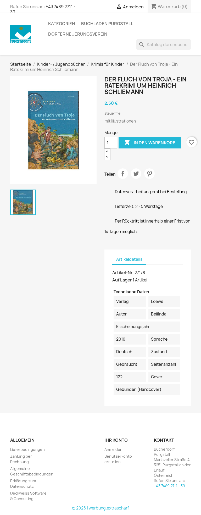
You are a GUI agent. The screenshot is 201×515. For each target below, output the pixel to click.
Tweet (136, 173)
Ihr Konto (116, 440)
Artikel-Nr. (123, 272)
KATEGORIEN (61, 23)
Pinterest (149, 173)
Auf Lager (122, 280)
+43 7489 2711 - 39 (169, 485)
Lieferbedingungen (27, 449)
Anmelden (113, 449)
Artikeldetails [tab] (129, 259)
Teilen (123, 173)
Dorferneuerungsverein (77, 34)
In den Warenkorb (150, 142)
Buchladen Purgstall (107, 23)
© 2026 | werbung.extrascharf (100, 508)
